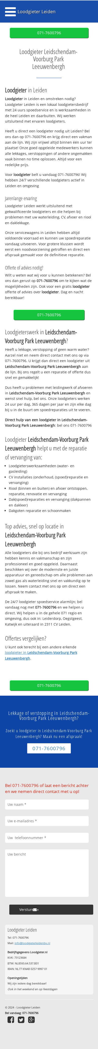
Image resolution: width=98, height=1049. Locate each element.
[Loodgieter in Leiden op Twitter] (22, 1019)
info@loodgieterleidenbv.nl (32, 943)
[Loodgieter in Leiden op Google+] (32, 1019)
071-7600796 (49, 33)
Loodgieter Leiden (37, 12)
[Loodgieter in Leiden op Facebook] (11, 1019)
